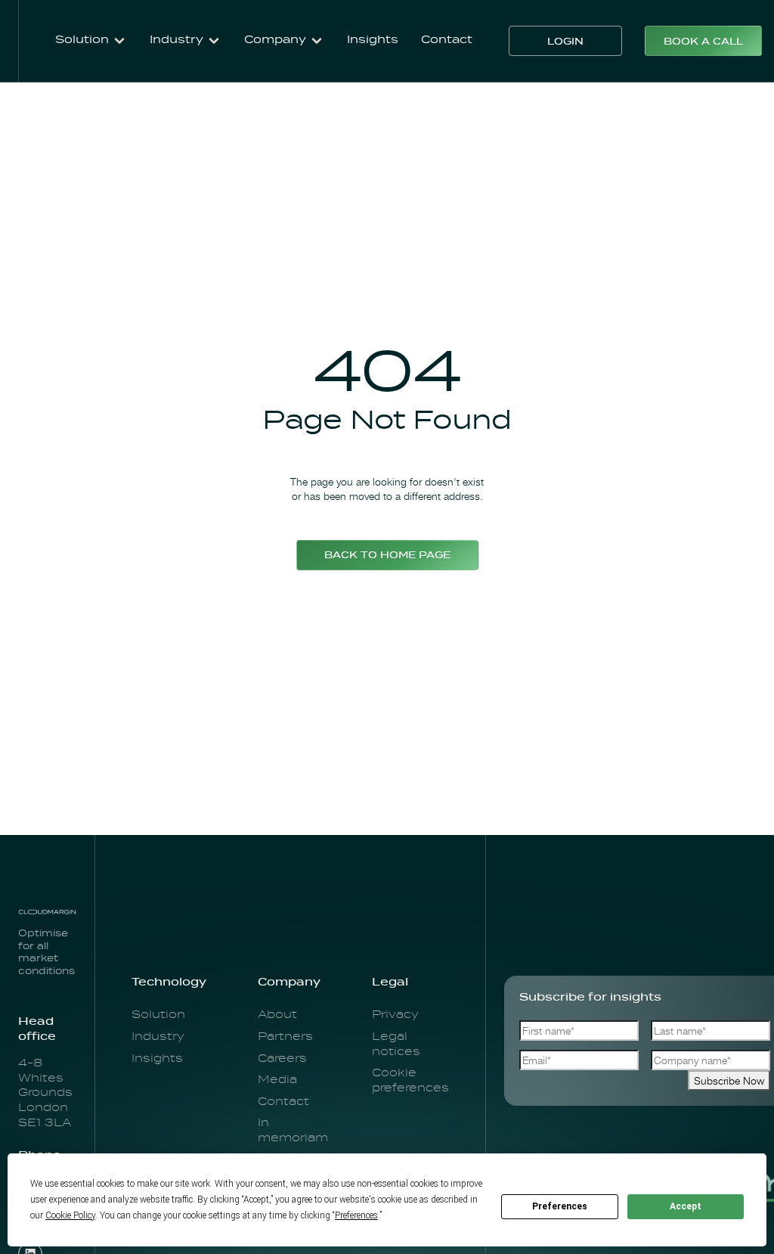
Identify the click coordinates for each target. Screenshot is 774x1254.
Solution (158, 1015)
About (277, 1015)
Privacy (395, 1015)
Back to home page (387, 555)
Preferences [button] (356, 1215)
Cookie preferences (410, 1081)
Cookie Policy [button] (70, 1215)
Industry (158, 1037)
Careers (282, 1059)
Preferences (559, 1206)
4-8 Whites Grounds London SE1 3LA (45, 1093)
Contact (446, 40)
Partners (285, 1037)
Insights (372, 40)
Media (277, 1080)
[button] (91, 40)
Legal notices (396, 1044)
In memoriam (293, 1131)
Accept (685, 1206)
